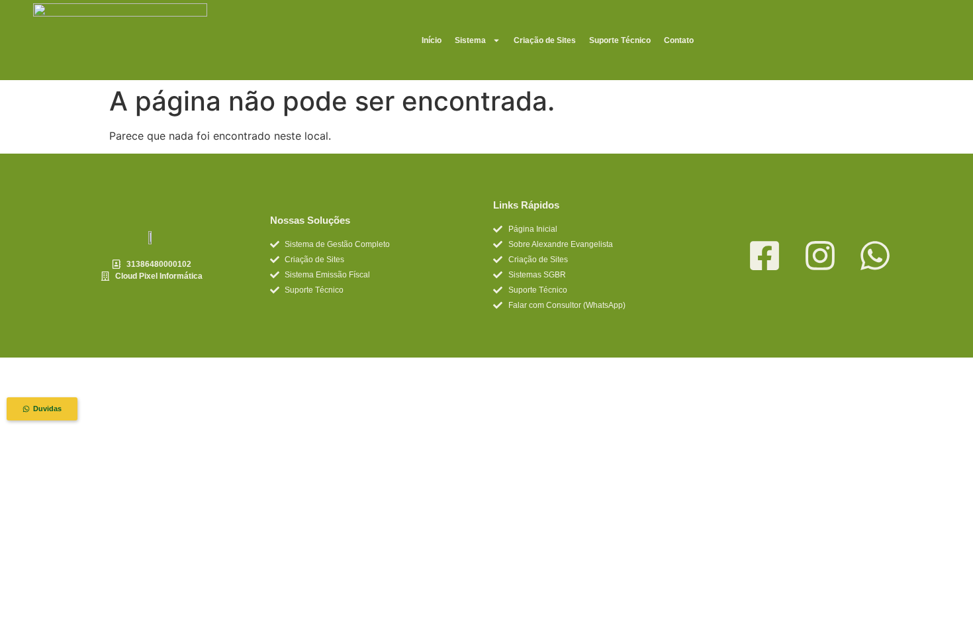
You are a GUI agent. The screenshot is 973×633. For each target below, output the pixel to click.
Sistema (470, 40)
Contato (679, 40)
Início (431, 40)
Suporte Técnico (620, 40)
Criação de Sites (545, 40)
